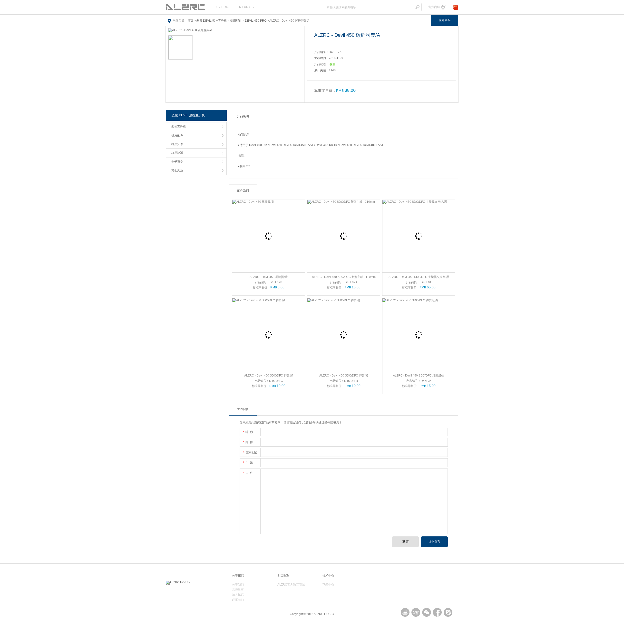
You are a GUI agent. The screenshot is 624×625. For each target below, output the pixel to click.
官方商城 (434, 7)
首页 (190, 20)
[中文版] (455, 7)
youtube (405, 612)
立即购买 (444, 20)
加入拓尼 (238, 595)
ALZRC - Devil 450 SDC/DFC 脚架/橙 (343, 375)
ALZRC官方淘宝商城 (291, 584)
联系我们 (238, 600)
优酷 (415, 612)
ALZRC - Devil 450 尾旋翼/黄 (269, 277)
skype (448, 612)
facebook (437, 612)
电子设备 (177, 161)
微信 (426, 612)
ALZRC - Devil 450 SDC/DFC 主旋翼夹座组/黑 (419, 277)
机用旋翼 (177, 153)
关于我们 (238, 584)
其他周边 (177, 170)
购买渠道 (283, 575)
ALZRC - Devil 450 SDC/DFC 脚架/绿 (268, 375)
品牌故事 (238, 589)
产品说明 (243, 116)
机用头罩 (177, 144)
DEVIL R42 (221, 7)
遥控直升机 (178, 126)
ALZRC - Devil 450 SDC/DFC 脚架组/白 (419, 375)
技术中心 (328, 575)
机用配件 (236, 20)
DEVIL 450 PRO (255, 20)
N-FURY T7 (246, 7)
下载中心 (328, 584)
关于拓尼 (238, 575)
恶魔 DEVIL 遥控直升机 (211, 20)
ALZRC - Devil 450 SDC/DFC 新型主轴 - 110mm (344, 277)
